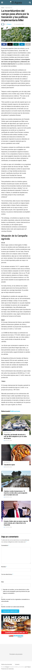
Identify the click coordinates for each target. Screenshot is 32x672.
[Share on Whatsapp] (16, 44)
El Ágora (9, 24)
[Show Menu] (2, 2)
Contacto (17, 664)
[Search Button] (30, 2)
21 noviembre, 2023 (19, 24)
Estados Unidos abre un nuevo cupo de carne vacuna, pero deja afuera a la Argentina (16, 523)
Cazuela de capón (9, 465)
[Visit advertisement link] (16, 627)
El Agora (7, 667)
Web (2, 582)
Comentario (5, 545)
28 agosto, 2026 (8, 440)
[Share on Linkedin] (22, 44)
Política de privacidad (6, 664)
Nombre (4, 566)
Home (2, 7)
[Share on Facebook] (4, 44)
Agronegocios (8, 7)
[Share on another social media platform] (28, 44)
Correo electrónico (7, 574)
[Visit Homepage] (16, 2)
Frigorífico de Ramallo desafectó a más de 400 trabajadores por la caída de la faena (15, 436)
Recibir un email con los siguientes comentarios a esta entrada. (15, 600)
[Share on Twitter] (10, 44)
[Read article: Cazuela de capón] (16, 454)
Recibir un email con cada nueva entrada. (12, 606)
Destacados (7, 462)
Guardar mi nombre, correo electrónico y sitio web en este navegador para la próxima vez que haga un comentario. (16, 591)
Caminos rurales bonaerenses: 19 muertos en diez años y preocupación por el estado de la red (15, 493)
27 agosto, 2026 (8, 527)
